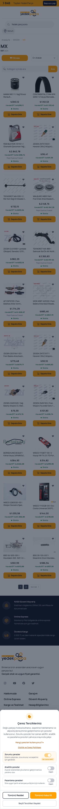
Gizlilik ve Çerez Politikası (29, 747)
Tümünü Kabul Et (43, 795)
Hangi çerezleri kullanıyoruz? (29, 742)
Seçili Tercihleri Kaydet (29, 803)
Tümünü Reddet (16, 795)
